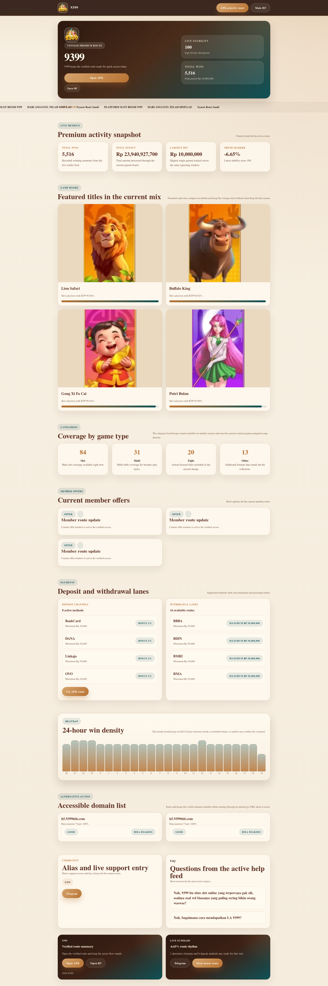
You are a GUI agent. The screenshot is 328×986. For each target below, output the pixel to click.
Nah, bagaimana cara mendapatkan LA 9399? (207, 917)
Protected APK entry (101, 894)
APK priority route (232, 8)
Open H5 (72, 88)
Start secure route (207, 963)
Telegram (71, 894)
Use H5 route (182, 692)
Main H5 (260, 8)
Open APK (96, 78)
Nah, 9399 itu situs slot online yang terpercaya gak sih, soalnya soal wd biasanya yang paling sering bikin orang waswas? (214, 897)
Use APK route (75, 692)
